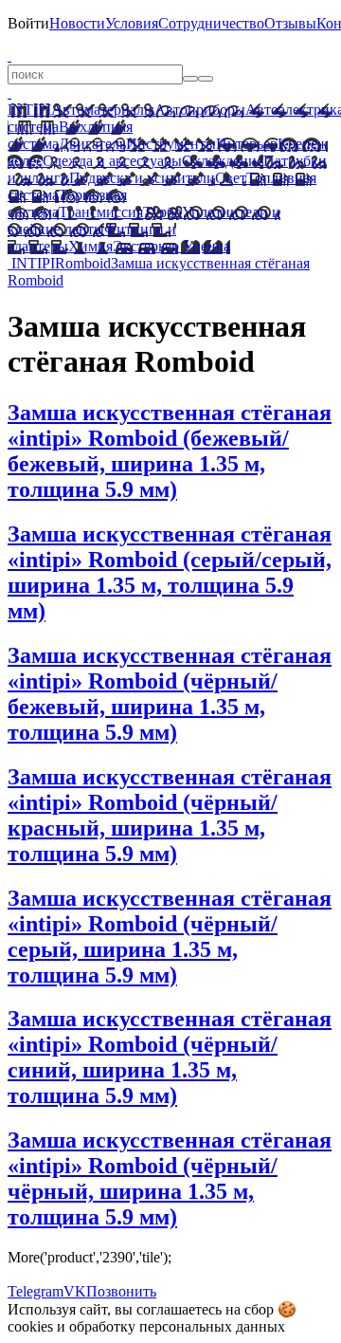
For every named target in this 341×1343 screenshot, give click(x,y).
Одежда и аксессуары (112, 161)
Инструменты (171, 144)
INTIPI (29, 109)
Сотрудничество (211, 23)
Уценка (204, 246)
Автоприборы (199, 109)
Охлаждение (222, 161)
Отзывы (290, 23)
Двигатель (92, 144)
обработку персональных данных (177, 1326)
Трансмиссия (101, 212)
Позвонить (121, 1291)
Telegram (35, 1291)
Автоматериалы (102, 109)
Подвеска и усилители (142, 178)
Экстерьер (146, 246)
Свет (230, 178)
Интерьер (247, 144)
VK (74, 1291)
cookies (30, 1326)
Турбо (162, 212)
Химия (90, 246)
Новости (77, 23)
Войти (28, 23)
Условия (131, 23)
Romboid (83, 263)
